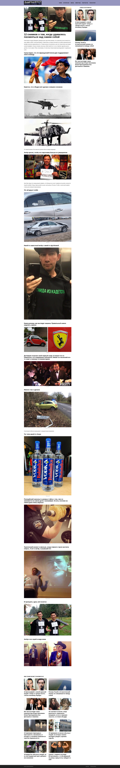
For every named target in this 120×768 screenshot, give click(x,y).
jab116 (48, 146)
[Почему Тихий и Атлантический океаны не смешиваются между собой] (60, 684)
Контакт (87, 766)
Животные (78, 2)
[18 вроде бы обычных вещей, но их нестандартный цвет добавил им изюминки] (35, 747)
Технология (92, 2)
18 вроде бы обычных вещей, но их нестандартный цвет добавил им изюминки (35, 756)
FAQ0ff (48, 352)
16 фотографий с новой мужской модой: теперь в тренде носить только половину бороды (35, 693)
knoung (48, 242)
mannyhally (48, 598)
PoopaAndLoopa (48, 320)
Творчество (85, 2)
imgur (48, 666)
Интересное (66, 2)
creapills (48, 180)
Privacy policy (93, 766)
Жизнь (72, 2)
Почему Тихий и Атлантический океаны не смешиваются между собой (59, 693)
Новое (60, 2)
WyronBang (48, 636)
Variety (48, 386)
